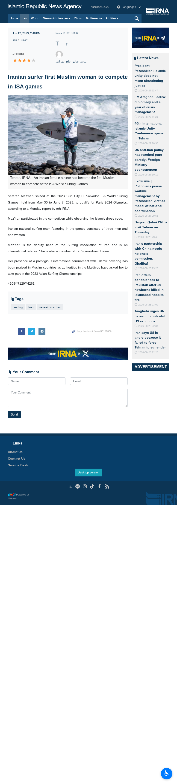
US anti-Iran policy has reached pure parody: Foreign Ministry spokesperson (149, 159)
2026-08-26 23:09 (148, 304)
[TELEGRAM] (77, 486)
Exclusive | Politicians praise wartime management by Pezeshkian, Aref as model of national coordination (150, 196)
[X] (70, 486)
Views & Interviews (56, 18)
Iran (24, 18)
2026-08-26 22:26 (148, 352)
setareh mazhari (50, 307)
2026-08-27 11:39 (148, 117)
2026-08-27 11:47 (148, 90)
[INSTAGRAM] (85, 486)
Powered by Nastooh (19, 496)
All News (112, 18)
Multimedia (94, 18)
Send (14, 414)
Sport (24, 40)
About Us (15, 452)
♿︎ (166, 773)
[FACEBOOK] (99, 486)
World (35, 18)
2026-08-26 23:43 (148, 237)
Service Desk (18, 465)
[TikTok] (92, 486)
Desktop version (88, 472)
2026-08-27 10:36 (148, 143)
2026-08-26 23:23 (148, 268)
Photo (78, 18)
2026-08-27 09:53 (148, 215)
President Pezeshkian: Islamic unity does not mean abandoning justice (150, 75)
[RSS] (107, 486)
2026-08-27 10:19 (148, 174)
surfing (18, 307)
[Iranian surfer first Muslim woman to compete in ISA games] (68, 135)
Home (14, 18)
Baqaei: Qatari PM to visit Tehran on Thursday (151, 227)
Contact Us (16, 458)
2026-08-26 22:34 (148, 326)
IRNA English (45, 6)
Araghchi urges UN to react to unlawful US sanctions (150, 316)
